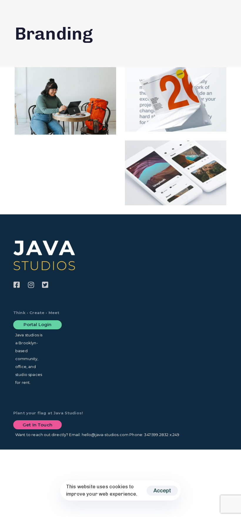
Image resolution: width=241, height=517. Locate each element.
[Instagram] (30, 284)
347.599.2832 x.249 (161, 434)
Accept (162, 490)
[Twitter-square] (44, 284)
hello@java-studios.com (105, 434)
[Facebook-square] (16, 284)
